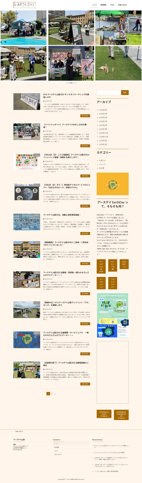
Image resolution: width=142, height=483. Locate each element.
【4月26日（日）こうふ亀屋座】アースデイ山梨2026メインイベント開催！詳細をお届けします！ (111, 458)
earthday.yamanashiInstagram (104, 414)
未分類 (101, 168)
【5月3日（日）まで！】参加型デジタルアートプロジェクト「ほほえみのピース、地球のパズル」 (111, 465)
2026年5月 (103, 114)
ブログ (56, 451)
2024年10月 (103, 137)
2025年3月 (103, 129)
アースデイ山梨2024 (101, 266)
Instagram (121, 415)
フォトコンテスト (112, 283)
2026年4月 (103, 117)
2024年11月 (103, 133)
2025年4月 (103, 125)
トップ (56, 443)
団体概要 (56, 447)
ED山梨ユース (124, 264)
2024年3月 (103, 144)
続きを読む (85, 116)
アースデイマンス (101, 283)
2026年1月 (103, 121)
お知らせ (102, 160)
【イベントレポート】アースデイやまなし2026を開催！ (110, 452)
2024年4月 (103, 140)
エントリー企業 (112, 265)
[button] (139, 47)
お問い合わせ (19, 431)
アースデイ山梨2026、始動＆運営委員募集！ (62, 215)
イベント (102, 164)
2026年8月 (103, 110)
